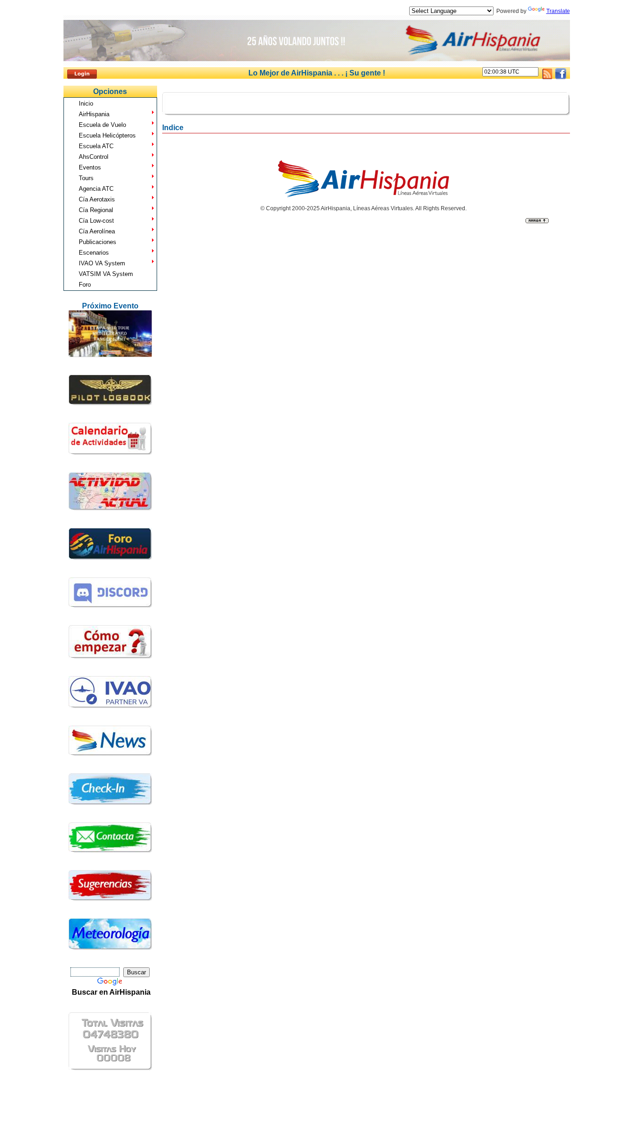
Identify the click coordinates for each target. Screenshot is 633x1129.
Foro (85, 284)
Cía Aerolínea (97, 231)
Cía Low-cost (96, 220)
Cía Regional (96, 210)
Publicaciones (97, 241)
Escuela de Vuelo (102, 124)
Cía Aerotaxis (97, 199)
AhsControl (93, 156)
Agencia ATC (96, 188)
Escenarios (94, 252)
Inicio (86, 103)
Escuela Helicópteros (107, 135)
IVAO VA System (102, 263)
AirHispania (94, 114)
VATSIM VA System (106, 273)
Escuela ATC (96, 146)
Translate (558, 11)
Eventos (90, 167)
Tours (86, 178)
